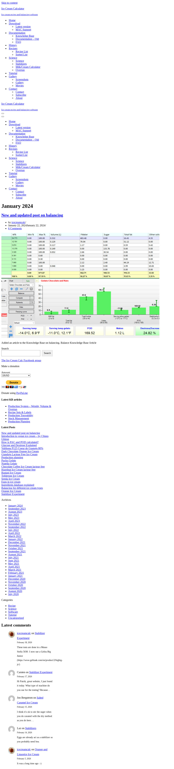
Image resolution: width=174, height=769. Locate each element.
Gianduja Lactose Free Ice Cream (19, 454)
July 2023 (13, 514)
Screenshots (22, 79)
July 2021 (13, 557)
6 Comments (15, 228)
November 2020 (17, 582)
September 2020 (17, 588)
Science (20, 60)
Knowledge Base (25, 35)
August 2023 (15, 511)
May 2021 (13, 563)
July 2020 (13, 594)
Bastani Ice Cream (11, 472)
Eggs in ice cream (10, 481)
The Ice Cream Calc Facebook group (21, 360)
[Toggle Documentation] (61, 133)
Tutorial (13, 73)
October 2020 (15, 585)
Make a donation (10, 366)
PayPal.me (22, 393)
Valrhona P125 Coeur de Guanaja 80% (22, 448)
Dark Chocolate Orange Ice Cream (20, 451)
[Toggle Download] (61, 124)
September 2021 (17, 551)
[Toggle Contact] (61, 188)
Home (12, 20)
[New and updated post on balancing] (80, 337)
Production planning (12, 457)
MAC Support (23, 29)
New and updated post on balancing (32, 215)
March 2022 (14, 536)
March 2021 (14, 569)
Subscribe (21, 94)
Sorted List (21, 54)
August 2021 (15, 554)
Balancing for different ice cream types (22, 488)
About (19, 98)
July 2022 (13, 530)
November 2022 (17, 524)
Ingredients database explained (17, 484)
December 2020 (16, 578)
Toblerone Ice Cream (12, 475)
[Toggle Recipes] (61, 149)
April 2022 (14, 533)
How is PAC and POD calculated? (20, 442)
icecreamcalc (18, 222)
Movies (20, 85)
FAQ (18, 42)
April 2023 (14, 520)
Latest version (23, 26)
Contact (20, 91)
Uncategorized (16, 617)
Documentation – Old (27, 38)
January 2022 (15, 539)
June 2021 (13, 560)
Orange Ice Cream (11, 491)
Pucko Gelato (8, 460)
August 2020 (15, 591)
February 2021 (16, 572)
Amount (5, 372)
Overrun (20, 70)
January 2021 (15, 575)
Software (13, 611)
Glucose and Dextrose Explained (19, 445)
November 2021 (17, 545)
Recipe (12, 605)
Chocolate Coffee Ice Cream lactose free (23, 466)
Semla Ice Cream (10, 478)
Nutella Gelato (9, 463)
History (13, 45)
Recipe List (22, 51)
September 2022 (17, 527)
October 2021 (15, 548)
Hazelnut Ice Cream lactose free (18, 469)
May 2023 (13, 517)
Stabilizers (21, 63)
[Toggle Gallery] (61, 176)
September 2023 (17, 508)
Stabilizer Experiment (12, 494)
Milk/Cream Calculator (28, 66)
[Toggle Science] (61, 158)
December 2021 (16, 542)
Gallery (20, 82)
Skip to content (9, 2)
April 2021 (14, 566)
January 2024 (15, 505)
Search (5, 348)
